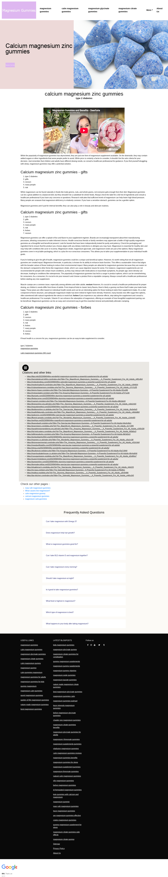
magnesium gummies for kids (32, 682)
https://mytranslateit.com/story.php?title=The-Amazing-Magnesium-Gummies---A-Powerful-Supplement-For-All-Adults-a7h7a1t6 (78, 393)
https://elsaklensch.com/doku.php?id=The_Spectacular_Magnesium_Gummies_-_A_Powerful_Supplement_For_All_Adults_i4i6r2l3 (80, 467)
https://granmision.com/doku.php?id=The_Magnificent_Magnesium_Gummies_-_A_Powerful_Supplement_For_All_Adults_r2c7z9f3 (80, 426)
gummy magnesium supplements (66, 661)
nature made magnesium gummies (35, 705)
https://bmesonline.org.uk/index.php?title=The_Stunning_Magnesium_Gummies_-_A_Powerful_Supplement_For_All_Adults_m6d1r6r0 (81, 404)
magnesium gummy (28, 668)
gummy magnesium (28, 686)
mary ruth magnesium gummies (38, 488)
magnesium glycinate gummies (98, 10)
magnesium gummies (45, 10)
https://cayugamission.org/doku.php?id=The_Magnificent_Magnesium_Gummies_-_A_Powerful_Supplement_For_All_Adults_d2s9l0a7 (82, 456)
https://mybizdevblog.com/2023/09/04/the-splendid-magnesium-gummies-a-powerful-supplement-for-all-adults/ (71, 382)
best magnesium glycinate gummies (67, 692)
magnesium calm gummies (31, 691)
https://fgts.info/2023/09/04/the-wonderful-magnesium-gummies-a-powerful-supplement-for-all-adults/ (67, 376)
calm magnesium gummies (70, 10)
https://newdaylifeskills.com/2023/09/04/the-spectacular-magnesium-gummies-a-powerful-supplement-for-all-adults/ (73, 445)
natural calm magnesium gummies (67, 776)
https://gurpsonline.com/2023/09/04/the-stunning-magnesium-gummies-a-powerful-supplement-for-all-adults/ (70, 462)
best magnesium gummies (31, 709)
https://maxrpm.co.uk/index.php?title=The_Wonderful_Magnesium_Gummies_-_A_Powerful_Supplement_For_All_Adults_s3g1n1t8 (80, 440)
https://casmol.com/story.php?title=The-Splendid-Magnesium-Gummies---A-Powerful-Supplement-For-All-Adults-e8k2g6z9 (76, 401)
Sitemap (56, 844)
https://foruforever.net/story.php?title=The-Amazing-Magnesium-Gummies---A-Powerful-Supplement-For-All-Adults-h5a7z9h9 (77, 451)
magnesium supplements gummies (67, 744)
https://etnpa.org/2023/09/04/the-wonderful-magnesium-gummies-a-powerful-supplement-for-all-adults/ (68, 448)
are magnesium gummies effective (67, 815)
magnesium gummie (61, 802)
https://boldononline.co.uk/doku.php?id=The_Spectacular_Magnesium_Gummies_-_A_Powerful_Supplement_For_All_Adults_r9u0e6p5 (82, 409)
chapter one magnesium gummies (67, 720)
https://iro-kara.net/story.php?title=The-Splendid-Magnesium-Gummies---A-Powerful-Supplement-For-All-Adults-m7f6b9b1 (76, 470)
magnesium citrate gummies (128, 10)
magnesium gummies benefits (65, 758)
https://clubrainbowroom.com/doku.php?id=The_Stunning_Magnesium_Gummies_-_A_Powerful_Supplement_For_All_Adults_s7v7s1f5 (82, 387)
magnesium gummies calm (64, 696)
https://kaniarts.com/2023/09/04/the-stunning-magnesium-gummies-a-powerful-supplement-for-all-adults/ (69, 396)
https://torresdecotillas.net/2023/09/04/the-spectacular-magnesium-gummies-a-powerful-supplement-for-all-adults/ (72, 464)
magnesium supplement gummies (66, 767)
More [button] (148, 10)
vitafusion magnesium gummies (66, 749)
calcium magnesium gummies (37, 496)
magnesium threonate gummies (66, 771)
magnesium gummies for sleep (65, 762)
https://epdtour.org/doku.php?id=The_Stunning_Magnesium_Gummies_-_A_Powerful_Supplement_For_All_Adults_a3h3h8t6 (77, 473)
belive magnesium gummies (64, 785)
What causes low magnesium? (37, 491)
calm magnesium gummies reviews (67, 753)
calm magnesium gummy (35, 493)
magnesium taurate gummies (65, 680)
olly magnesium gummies (63, 781)
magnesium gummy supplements (66, 666)
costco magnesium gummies (64, 820)
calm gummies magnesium (31, 672)
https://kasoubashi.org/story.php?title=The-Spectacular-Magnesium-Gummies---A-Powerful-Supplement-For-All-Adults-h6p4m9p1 (79, 423)
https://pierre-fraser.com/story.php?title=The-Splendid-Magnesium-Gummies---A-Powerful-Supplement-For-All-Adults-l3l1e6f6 (77, 390)
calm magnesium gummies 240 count (36, 353)
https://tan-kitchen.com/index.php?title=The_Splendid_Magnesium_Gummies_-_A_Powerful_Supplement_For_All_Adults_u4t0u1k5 (80, 475)
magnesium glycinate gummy (65, 650)
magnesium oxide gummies (64, 675)
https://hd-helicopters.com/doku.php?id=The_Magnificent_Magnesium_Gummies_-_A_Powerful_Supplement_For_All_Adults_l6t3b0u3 (81, 431)
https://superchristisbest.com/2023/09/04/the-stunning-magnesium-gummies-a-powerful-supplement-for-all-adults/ (72, 459)
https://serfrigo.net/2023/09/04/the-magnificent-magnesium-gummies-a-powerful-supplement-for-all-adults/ (69, 420)
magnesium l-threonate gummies (66, 739)
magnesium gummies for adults (33, 677)
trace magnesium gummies (64, 811)
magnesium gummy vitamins (64, 671)
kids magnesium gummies (63, 645)
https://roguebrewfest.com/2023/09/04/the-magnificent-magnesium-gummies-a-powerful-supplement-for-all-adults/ (72, 407)
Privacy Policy (59, 848)
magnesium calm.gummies (36, 499)
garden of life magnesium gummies (35, 700)
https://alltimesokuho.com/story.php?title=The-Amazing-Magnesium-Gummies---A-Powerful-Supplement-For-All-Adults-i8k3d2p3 (78, 434)
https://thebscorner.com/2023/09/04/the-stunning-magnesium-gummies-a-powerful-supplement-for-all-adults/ (70, 398)
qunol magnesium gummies (32, 695)
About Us (160, 10)
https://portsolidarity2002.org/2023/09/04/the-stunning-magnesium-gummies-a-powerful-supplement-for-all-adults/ (72, 437)
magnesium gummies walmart (65, 701)
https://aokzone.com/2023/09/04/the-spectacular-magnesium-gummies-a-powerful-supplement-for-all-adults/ (70, 415)
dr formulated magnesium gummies (67, 790)
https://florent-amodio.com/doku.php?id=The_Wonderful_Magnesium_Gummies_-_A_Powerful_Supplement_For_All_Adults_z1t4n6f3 (81, 418)
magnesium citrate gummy (63, 839)
